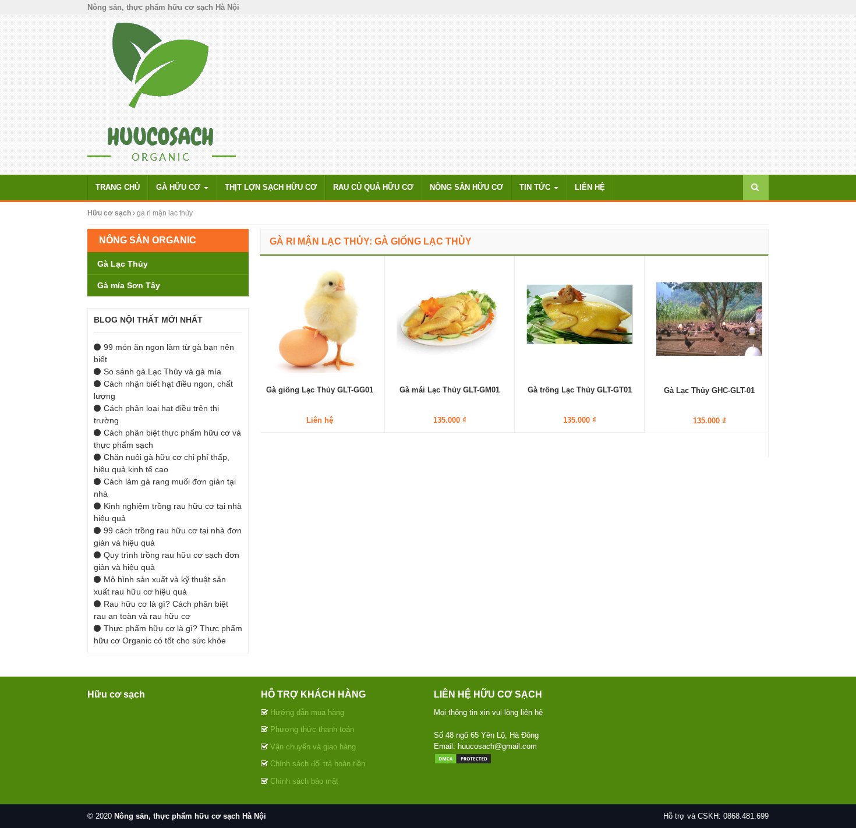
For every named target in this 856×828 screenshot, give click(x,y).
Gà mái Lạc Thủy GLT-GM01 (449, 389)
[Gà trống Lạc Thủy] (579, 319)
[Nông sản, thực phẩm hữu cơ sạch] (161, 93)
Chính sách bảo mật (304, 781)
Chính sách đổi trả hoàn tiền (317, 763)
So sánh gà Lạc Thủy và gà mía (162, 371)
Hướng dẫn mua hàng (307, 712)
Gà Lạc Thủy (122, 263)
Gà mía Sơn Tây (128, 285)
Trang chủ (117, 187)
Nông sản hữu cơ (466, 187)
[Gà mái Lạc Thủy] (449, 319)
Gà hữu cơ (179, 187)
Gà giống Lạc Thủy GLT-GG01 (319, 389)
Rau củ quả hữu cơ (373, 187)
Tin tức (536, 187)
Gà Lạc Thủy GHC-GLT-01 (709, 390)
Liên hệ (590, 187)
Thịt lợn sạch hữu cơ (271, 187)
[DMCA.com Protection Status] (463, 757)
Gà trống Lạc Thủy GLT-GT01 (580, 389)
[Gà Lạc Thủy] (709, 319)
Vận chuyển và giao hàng (313, 746)
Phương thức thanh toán (312, 729)
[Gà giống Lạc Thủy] (320, 319)
